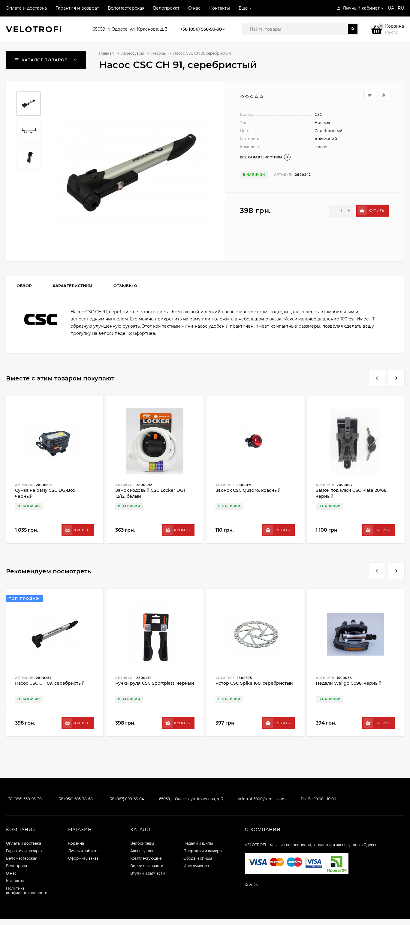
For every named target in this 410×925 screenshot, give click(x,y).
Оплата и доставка (26, 8)
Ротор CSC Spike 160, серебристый (254, 683)
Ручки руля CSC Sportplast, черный (154, 683)
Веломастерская (126, 8)
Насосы (158, 53)
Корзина (76, 843)
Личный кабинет (83, 850)
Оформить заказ (83, 858)
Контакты (219, 8)
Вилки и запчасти (146, 865)
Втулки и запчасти (147, 873)
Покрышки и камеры (202, 850)
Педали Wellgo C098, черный (348, 683)
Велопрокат (166, 8)
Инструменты (196, 865)
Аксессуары (132, 53)
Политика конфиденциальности (26, 890)
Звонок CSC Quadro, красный (248, 490)
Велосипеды (142, 843)
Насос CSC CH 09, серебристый (50, 683)
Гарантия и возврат (77, 8)
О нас (194, 8)
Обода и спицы (197, 858)
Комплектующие (145, 858)
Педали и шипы (198, 843)
